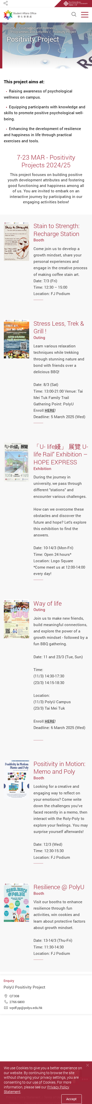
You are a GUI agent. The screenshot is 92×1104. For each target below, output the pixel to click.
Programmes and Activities (29, 32)
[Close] (87, 1065)
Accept (71, 1099)
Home (11, 28)
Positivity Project (64, 32)
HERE (50, 721)
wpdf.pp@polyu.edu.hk (25, 1007)
